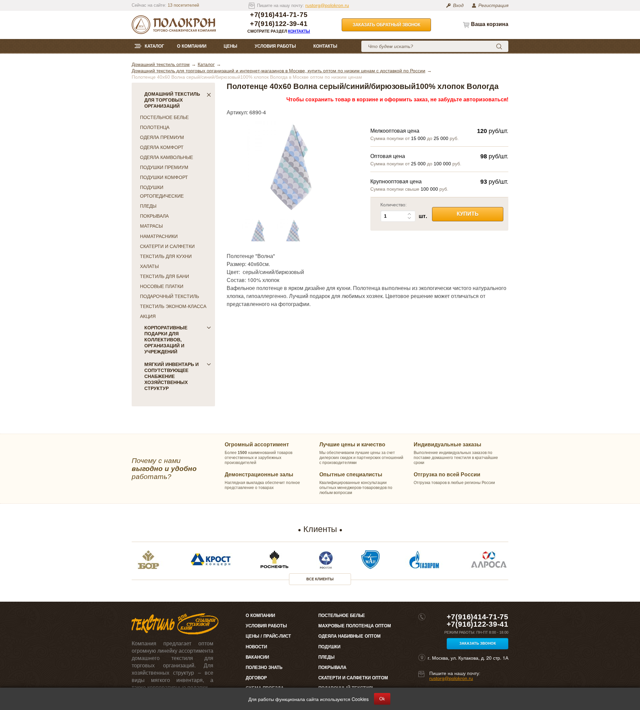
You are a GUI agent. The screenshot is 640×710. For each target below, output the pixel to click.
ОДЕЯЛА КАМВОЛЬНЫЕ (166, 157)
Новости (256, 647)
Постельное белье (341, 615)
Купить (468, 214)
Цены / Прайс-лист (268, 636)
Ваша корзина (489, 24)
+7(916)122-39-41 (278, 23)
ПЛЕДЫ (148, 206)
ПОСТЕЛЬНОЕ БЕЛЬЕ (164, 117)
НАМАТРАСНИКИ (159, 236)
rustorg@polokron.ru (327, 5)
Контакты (299, 31)
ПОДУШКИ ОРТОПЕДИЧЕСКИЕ (162, 192)
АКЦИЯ (148, 316)
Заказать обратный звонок (386, 24)
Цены (230, 46)
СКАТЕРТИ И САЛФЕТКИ (167, 246)
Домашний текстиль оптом (161, 64)
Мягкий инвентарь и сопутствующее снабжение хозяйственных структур (171, 376)
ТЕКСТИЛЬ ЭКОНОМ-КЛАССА (173, 306)
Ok (382, 698)
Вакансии (257, 657)
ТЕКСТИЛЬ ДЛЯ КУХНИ (166, 256)
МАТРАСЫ (151, 226)
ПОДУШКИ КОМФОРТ (164, 177)
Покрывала (332, 667)
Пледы (326, 657)
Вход (458, 5)
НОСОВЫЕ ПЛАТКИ (161, 286)
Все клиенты (320, 579)
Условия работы (275, 46)
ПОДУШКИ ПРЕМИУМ (164, 167)
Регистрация (493, 5)
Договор (256, 678)
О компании (191, 46)
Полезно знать (264, 667)
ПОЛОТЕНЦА (154, 127)
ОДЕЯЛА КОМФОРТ (162, 147)
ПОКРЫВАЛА (154, 216)
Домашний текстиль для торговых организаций (172, 100)
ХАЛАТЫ (149, 266)
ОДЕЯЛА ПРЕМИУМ (162, 137)
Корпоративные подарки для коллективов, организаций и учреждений (165, 339)
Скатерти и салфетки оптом (353, 678)
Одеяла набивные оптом (349, 636)
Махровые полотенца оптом (354, 626)
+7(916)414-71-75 (278, 14)
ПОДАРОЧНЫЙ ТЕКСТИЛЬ (169, 296)
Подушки (329, 647)
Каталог (154, 46)
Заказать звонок (477, 643)
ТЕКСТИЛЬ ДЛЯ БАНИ (164, 276)
